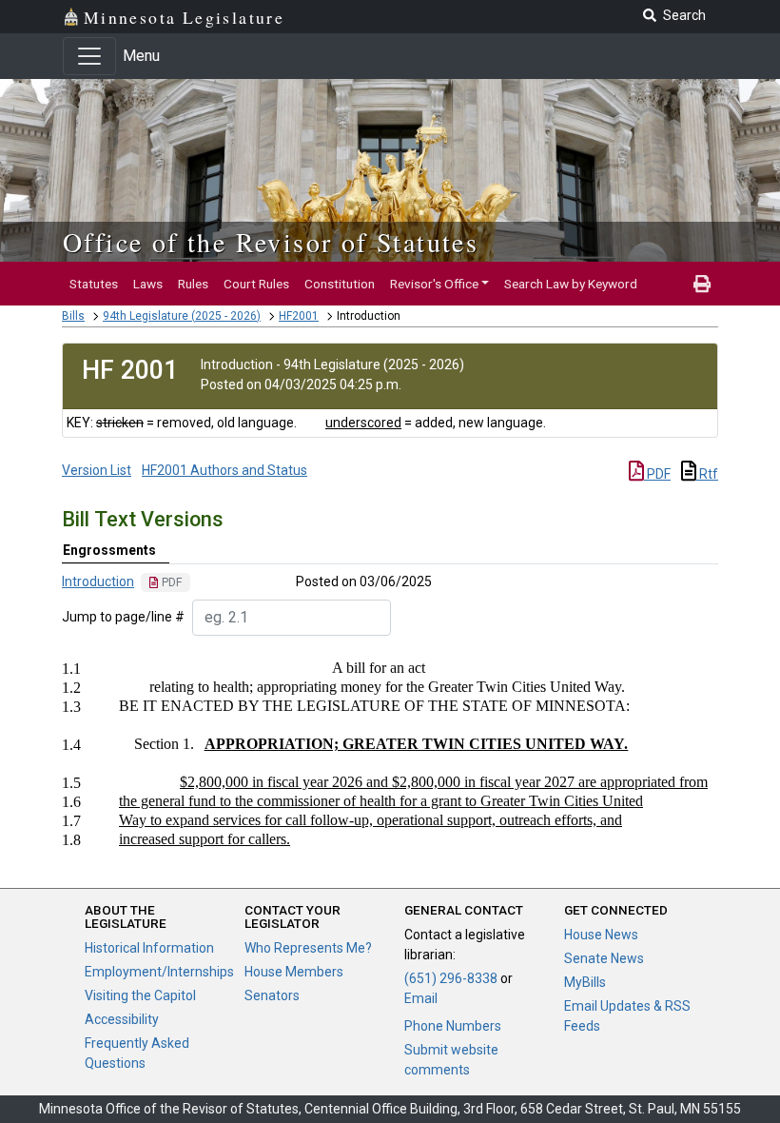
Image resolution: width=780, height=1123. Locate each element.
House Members (293, 971)
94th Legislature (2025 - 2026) (182, 316)
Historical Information (149, 948)
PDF (657, 474)
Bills (73, 316)
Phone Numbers (452, 1026)
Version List (96, 470)
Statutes (93, 283)
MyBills (585, 982)
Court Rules (256, 283)
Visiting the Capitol (140, 995)
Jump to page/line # (123, 616)
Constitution (339, 283)
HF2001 (299, 316)
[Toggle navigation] (89, 56)
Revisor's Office (434, 283)
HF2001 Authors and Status (224, 470)
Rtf (707, 474)
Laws (148, 283)
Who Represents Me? (308, 948)
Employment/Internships (159, 971)
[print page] (702, 283)
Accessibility (122, 1019)
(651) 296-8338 (450, 978)
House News (601, 934)
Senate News (604, 958)
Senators (272, 995)
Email (421, 998)
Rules (193, 283)
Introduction (98, 581)
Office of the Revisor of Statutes (270, 242)
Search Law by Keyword (570, 283)
